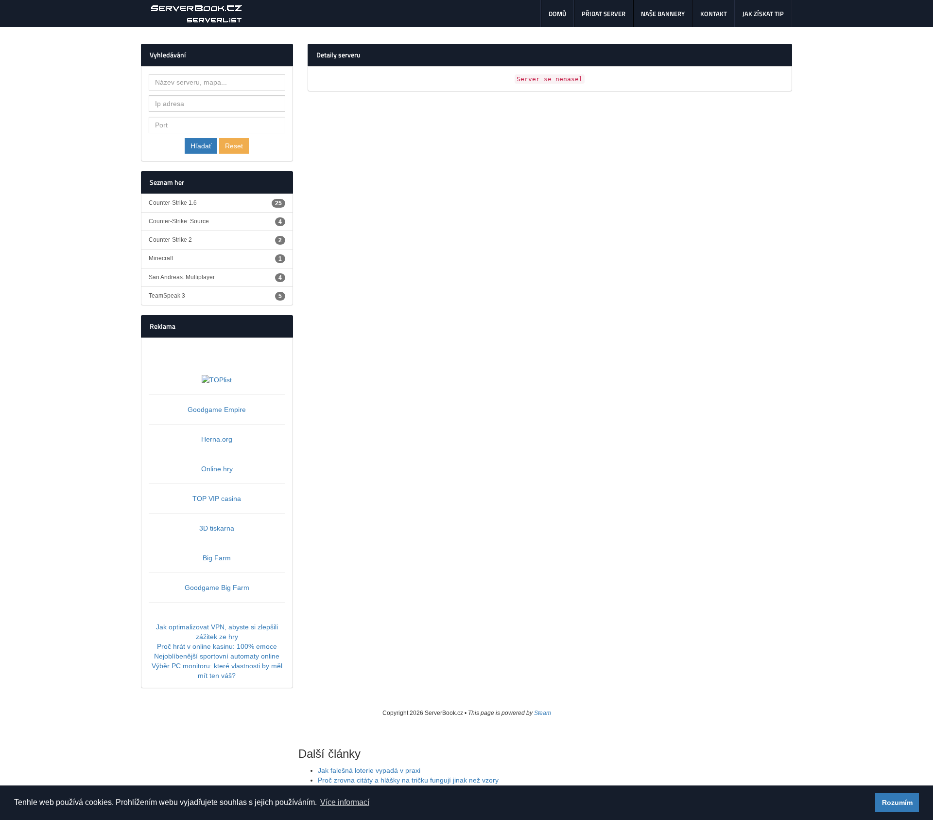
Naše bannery (663, 13)
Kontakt (713, 13)
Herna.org (216, 439)
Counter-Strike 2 (215, 240)
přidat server (603, 13)
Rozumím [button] (897, 802)
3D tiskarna (216, 528)
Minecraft (215, 258)
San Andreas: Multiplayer (215, 277)
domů (557, 13)
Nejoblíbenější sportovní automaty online (216, 656)
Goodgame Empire (217, 409)
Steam (542, 713)
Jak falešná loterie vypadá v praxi (369, 770)
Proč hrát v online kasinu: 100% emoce (217, 646)
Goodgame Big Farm (217, 587)
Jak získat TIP (763, 13)
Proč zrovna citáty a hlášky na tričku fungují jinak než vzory (408, 780)
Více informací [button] (344, 802)
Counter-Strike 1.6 (215, 203)
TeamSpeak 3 (215, 296)
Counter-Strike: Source (215, 221)
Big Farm (217, 558)
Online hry (217, 469)
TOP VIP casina (216, 498)
